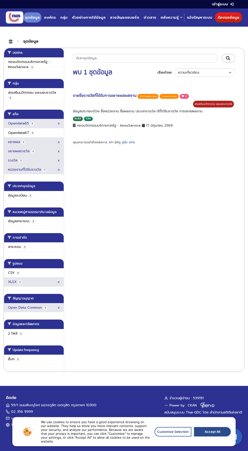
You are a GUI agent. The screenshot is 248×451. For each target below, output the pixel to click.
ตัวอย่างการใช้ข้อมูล (89, 17)
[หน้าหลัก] (14, 17)
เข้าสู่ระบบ (220, 4)
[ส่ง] (228, 58)
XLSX (77, 118)
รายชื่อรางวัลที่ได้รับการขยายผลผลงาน (105, 95)
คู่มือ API (128, 142)
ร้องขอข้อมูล (228, 17)
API (110, 142)
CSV (88, 118)
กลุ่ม (64, 17)
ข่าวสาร (150, 17)
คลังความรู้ (170, 17)
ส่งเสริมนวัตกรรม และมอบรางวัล (213, 104)
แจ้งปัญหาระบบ (199, 17)
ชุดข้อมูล (32, 17)
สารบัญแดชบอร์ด (124, 17)
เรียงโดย (164, 72)
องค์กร (50, 17)
